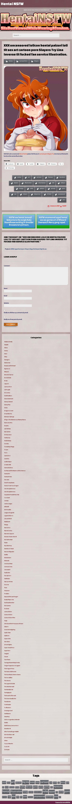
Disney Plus (7, 405)
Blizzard (6, 372)
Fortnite (6, 444)
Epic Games (7, 432)
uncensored (61, 194)
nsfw (31, 188)
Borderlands (7, 378)
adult (4, 782)
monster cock (38, 792)
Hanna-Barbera (8, 467)
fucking (22, 787)
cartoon (39, 177)
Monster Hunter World (10, 536)
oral (57, 792)
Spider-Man (7, 632)
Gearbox (6, 458)
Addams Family (8, 342)
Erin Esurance (7, 435)
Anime (11, 61)
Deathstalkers (8, 396)
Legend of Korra (8, 515)
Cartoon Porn (23, 61)
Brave (6, 381)
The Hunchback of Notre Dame (12, 674)
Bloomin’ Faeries (8, 375)
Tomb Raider (7, 704)
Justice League (8, 503)
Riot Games (7, 605)
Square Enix (7, 638)
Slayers (36, 61)
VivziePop (6, 716)
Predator (6, 593)
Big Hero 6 (7, 369)
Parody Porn (7, 575)
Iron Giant (7, 497)
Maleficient (7, 521)
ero (3, 787)
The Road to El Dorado (10, 695)
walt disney (49, 797)
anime (19, 177)
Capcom (6, 384)
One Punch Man (8, 563)
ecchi (67, 782)
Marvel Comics (8, 530)
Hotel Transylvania (9, 482)
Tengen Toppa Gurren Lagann (12, 665)
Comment (7, 266)
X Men (6, 740)
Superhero (7, 650)
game (35, 787)
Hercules (6, 479)
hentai (16, 183)
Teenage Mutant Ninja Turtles (12, 662)
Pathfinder (7, 578)
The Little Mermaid (9, 686)
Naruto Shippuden (9, 551)
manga (21, 188)
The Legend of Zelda (9, 683)
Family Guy (7, 438)
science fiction (8, 611)
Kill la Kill (6, 506)
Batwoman (7, 363)
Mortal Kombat (8, 539)
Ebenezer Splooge (9, 417)
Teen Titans (7, 659)
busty (37, 782)
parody (53, 188)
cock (51, 782)
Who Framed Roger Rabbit (11, 731)
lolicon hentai (23, 154)
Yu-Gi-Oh (6, 746)
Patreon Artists (8, 581)
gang (51, 787)
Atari (5, 354)
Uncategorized (8, 710)
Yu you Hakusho (8, 743)
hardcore (62, 177)
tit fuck (49, 194)
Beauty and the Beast (10, 366)
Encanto (6, 426)
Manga (6, 524)
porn (63, 188)
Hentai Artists (8, 476)
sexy (17, 797)
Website (6, 303)
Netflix (6, 554)
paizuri (42, 188)
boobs (32, 782)
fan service (11, 787)
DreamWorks (8, 414)
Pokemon (6, 590)
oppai (52, 791)
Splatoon (6, 635)
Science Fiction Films (9, 617)
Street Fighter (8, 644)
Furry (5, 452)
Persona (6, 584)
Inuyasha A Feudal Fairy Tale (11, 494)
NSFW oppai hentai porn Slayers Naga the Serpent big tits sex (29, 249)
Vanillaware (7, 713)
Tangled (6, 653)
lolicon (63, 183)
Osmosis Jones (8, 566)
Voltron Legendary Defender (12, 719)
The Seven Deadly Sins (10, 698)
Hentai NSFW (12, 4)
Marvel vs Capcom (9, 533)
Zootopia (6, 749)
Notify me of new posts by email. (13, 319)
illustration (28, 183)
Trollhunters (7, 707)
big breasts (18, 782)
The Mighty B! (7, 692)
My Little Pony (8, 545)
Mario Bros (7, 527)
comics (55, 782)
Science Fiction (8, 614)
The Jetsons (7, 680)
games (41, 787)
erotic (6, 787)
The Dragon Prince (9, 668)
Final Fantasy (7, 441)
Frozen (6, 449)
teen (25, 796)
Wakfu (6, 722)
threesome (30, 797)
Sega (5, 620)
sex (15, 194)
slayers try (37, 194)
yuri (60, 797)
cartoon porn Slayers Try (46, 154)
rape (9, 797)
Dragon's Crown (8, 411)
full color (29, 787)
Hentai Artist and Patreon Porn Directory (37, 10)
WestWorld (7, 728)
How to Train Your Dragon (11, 485)
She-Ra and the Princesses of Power (13, 623)
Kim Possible (7, 509)
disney (63, 782)
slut (21, 797)
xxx (64, 200)
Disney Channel (8, 402)
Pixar (5, 587)
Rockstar (6, 608)
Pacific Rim (7, 572)
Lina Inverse (41, 183)
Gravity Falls (7, 464)
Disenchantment (8, 399)
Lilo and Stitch (8, 518)
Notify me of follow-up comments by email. (16, 313)
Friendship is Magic (9, 446)
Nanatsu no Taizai (9, 548)
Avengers (7, 360)
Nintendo (6, 560)
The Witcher (7, 701)
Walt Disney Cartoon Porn (11, 725)
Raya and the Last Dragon (11, 596)
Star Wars (7, 641)
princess (4, 797)
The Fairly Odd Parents (10, 671)
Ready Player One (9, 599)
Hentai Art (7, 473)
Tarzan (6, 656)
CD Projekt (7, 390)
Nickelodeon (7, 557)
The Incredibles (8, 677)
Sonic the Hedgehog (9, 629)
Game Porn (7, 455)
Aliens (6, 348)
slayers (25, 194)
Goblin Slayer (8, 461)
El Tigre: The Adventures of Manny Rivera (15, 420)
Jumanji (6, 500)
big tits (25, 782)
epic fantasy (7, 429)
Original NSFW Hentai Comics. (60, 10)
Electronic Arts (8, 423)
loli (53, 183)
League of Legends (9, 512)
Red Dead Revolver (9, 602)
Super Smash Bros (9, 647)
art (29, 177)
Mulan (6, 542)
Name (6, 288)
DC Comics (7, 393)
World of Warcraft (9, 734)
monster (31, 792)
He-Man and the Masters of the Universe (14, 470)
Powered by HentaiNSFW (62, 802)
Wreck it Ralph (8, 737)
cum (59, 782)
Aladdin (6, 345)
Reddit (64, 206)
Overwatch (7, 569)
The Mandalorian (8, 689)
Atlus (5, 357)
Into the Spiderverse (9, 488)
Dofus (6, 408)
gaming (46, 787)
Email (6, 296)
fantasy (50, 177)
